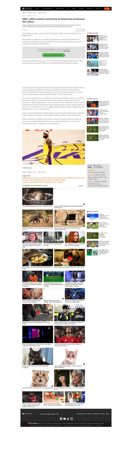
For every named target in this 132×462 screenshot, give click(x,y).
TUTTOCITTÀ (76, 423)
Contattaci (89, 413)
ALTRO (98, 8)
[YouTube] (64, 419)
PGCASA (64, 423)
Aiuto (60, 425)
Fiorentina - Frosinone (99, 175)
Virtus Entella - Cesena (94, 184)
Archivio (107, 413)
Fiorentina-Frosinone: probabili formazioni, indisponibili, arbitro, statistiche (44, 180)
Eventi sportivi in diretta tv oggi (96, 172)
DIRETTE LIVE (60, 8)
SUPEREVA (101, 423)
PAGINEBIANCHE (69, 423)
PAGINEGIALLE (49, 423)
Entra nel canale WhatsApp (54, 55)
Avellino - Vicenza (103, 185)
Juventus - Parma (92, 179)
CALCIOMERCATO (48, 8)
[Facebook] (61, 419)
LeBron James (27, 168)
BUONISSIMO (96, 423)
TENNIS (81, 8)
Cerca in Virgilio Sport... (48, 414)
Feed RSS (103, 413)
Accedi (107, 8)
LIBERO (39, 423)
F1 (68, 8)
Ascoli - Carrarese (93, 185)
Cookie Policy (46, 425)
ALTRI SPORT (27, 15)
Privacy (41, 425)
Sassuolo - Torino (102, 177)
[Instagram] (71, 419)
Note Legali (37, 425)
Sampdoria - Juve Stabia (100, 181)
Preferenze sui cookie (54, 425)
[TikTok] (68, 419)
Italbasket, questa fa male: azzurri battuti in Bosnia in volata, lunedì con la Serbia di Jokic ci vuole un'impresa (53, 178)
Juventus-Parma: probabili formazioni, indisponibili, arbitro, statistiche (42, 182)
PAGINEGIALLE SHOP (56, 423)
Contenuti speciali (81, 413)
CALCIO (37, 8)
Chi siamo (32, 425)
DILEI (81, 423)
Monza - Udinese (92, 177)
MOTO (74, 8)
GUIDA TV (90, 8)
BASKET (34, 15)
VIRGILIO (43, 423)
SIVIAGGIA (84, 423)
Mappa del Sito (96, 413)
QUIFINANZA (90, 423)
